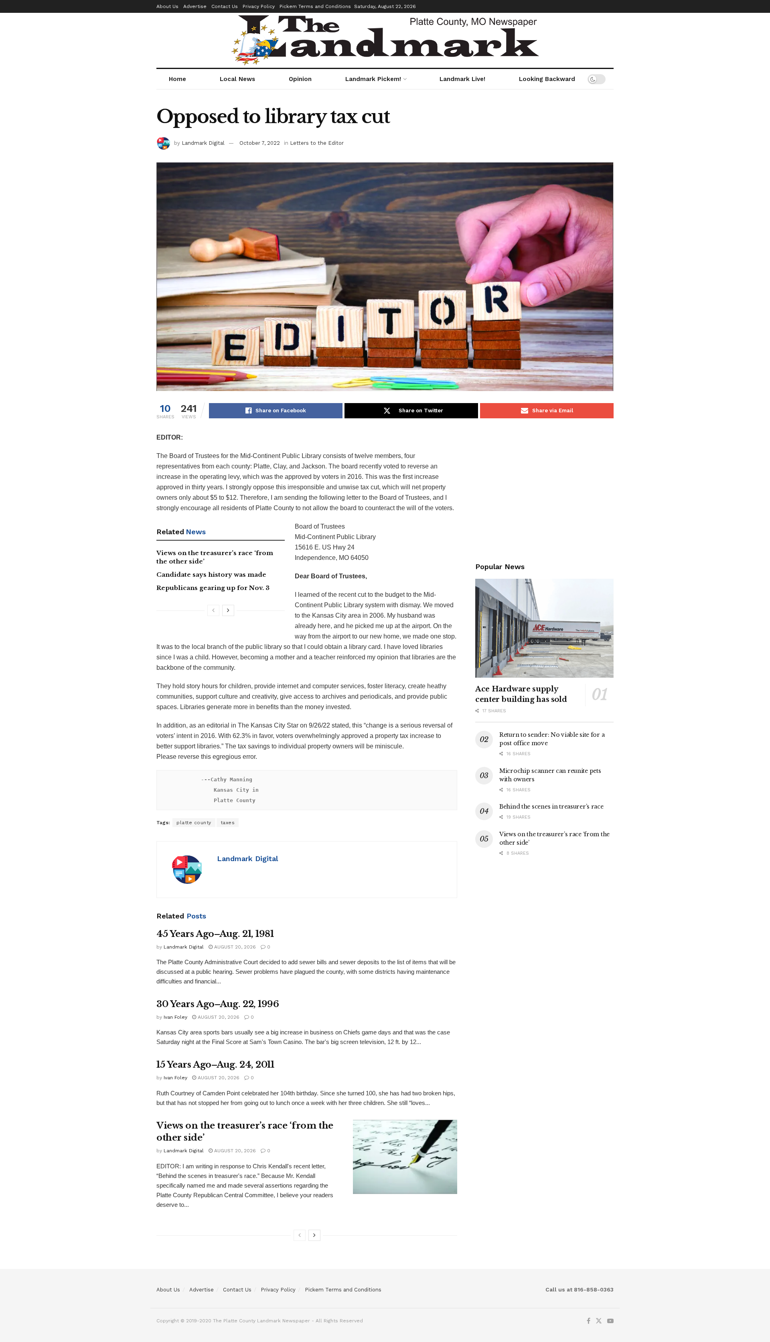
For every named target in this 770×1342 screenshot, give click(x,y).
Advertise (195, 6)
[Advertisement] (544, 488)
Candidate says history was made (211, 574)
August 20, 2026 (234, 947)
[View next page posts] (228, 610)
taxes (228, 822)
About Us (167, 6)
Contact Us (224, 6)
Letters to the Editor (317, 143)
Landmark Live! (462, 79)
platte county (193, 822)
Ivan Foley (175, 1017)
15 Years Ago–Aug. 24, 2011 (215, 1064)
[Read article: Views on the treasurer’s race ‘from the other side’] (405, 1157)
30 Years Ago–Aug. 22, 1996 (217, 1004)
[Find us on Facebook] (588, 1321)
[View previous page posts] (213, 610)
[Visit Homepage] (385, 40)
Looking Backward (547, 79)
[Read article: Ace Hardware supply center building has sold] (544, 628)
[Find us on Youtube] (610, 1321)
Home (177, 79)
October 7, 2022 (259, 143)
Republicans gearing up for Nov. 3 (213, 588)
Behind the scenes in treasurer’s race (551, 806)
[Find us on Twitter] (599, 1321)
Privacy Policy (259, 6)
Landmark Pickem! (373, 79)
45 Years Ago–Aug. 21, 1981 (215, 933)
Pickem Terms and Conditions (315, 6)
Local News (237, 79)
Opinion (300, 79)
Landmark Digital (203, 143)
